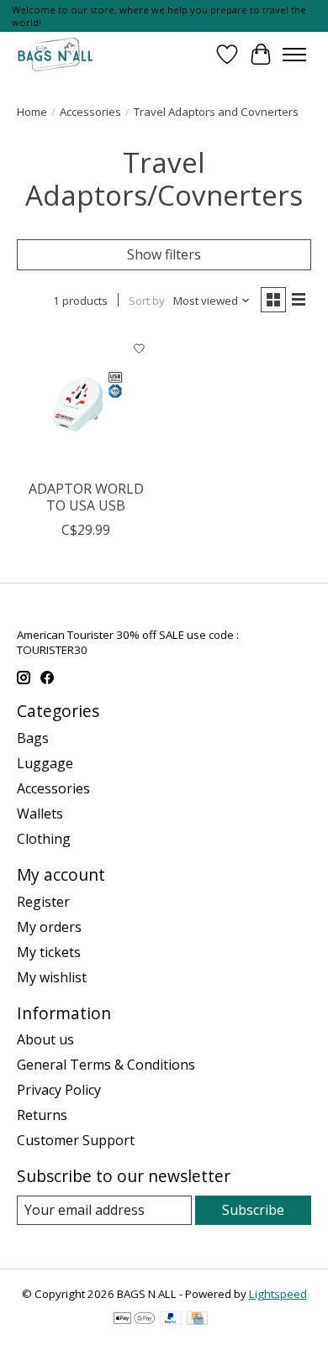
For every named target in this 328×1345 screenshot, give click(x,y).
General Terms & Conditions (106, 1064)
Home (32, 111)
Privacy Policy (59, 1090)
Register (43, 901)
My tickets (49, 952)
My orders (49, 927)
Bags (33, 738)
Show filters (164, 254)
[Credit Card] (197, 1319)
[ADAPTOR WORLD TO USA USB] (86, 401)
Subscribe (253, 1210)
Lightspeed (278, 1293)
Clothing (44, 839)
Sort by (147, 300)
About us (45, 1039)
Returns (42, 1115)
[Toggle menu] (294, 54)
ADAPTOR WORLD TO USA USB (86, 496)
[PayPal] (171, 1319)
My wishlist (52, 977)
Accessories (90, 111)
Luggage (45, 763)
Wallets (40, 813)
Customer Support (76, 1140)
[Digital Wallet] (134, 1319)
